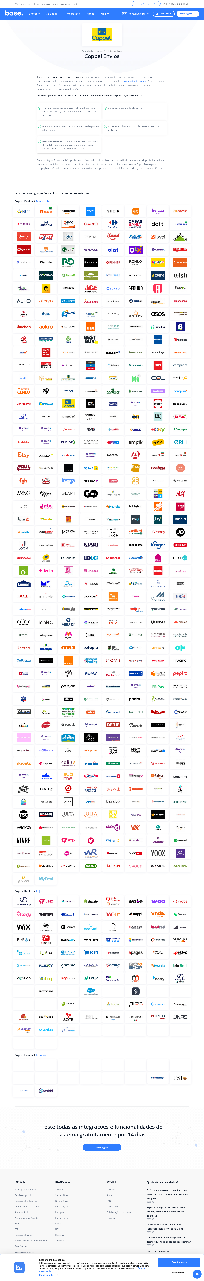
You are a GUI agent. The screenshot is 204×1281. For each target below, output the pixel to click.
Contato (111, 1189)
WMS (17, 1223)
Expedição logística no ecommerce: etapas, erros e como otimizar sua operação (166, 1211)
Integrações (73, 13)
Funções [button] (32, 13)
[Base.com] (14, 13)
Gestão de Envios (23, 1234)
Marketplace (44, 201)
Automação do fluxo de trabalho (31, 1240)
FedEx (58, 1223)
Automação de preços (25, 1212)
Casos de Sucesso (115, 1206)
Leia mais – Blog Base (158, 1251)
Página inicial (87, 51)
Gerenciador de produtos (27, 1206)
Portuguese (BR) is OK (177, 3)
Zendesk (59, 1240)
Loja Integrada (62, 1206)
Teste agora (186, 13)
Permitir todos (179, 1262)
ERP (16, 1229)
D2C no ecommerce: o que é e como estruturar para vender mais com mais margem (168, 1194)
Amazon (59, 1189)
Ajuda (109, 1195)
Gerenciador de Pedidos (135, 80)
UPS (57, 1229)
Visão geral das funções (26, 1189)
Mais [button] (103, 13)
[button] (135, 13)
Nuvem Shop (61, 1200)
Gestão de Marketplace (26, 1200)
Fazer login (165, 13)
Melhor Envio (62, 1217)
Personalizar (177, 1272)
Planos (90, 13)
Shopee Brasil (62, 1195)
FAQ (109, 1200)
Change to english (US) (146, 4)
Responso (60, 1234)
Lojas (39, 891)
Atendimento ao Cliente (26, 1217)
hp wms (41, 1055)
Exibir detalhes (47, 1275)
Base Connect (21, 1246)
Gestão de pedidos (24, 1195)
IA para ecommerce (24, 1251)
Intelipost (60, 1212)
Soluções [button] (51, 13)
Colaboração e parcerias (119, 1212)
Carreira (111, 1217)
